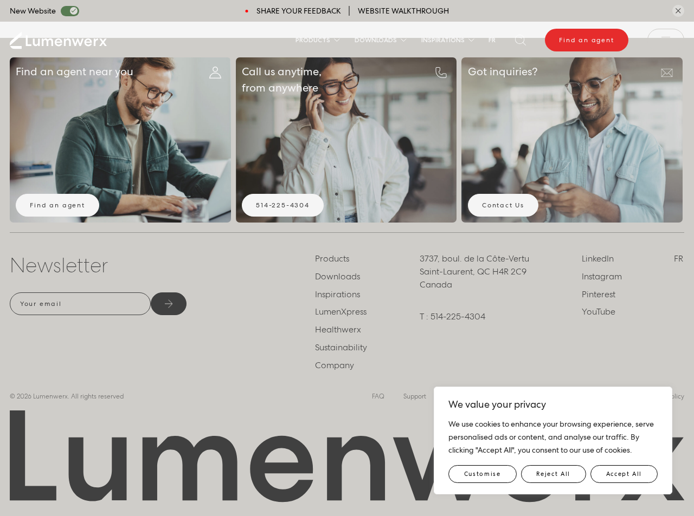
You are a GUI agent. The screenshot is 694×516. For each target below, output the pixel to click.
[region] (553, 440)
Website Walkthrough (403, 11)
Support (414, 396)
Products (312, 40)
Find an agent (586, 40)
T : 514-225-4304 (452, 316)
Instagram (602, 276)
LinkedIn (598, 258)
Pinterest (598, 294)
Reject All (553, 474)
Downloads (376, 40)
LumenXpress (341, 311)
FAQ (378, 396)
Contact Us (503, 205)
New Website (33, 11)
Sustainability (341, 347)
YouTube (598, 311)
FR (492, 40)
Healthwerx (338, 329)
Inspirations (443, 40)
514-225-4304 (283, 205)
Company (334, 365)
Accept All (624, 474)
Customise (482, 474)
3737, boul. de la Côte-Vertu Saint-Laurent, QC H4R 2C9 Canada (474, 271)
